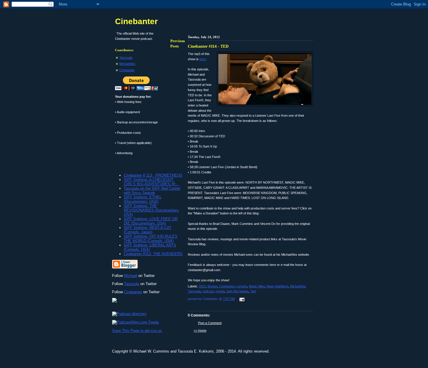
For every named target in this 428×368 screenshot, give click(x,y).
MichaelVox (127, 63)
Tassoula (125, 57)
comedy (241, 286)
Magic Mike (257, 286)
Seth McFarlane (237, 291)
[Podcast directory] (129, 314)
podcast (208, 291)
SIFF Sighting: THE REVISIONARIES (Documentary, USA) (151, 210)
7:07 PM (229, 299)
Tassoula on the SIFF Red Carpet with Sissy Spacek (152, 190)
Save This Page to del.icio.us (137, 330)
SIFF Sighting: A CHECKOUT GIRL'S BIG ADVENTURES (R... (151, 181)
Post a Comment (210, 323)
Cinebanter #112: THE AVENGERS (153, 254)
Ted (253, 291)
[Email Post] (241, 300)
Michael (130, 275)
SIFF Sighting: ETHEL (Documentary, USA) (143, 199)
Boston (212, 286)
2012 (202, 286)
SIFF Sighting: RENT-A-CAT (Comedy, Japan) (147, 229)
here (202, 59)
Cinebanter (226, 286)
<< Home (200, 330)
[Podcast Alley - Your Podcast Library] (135, 322)
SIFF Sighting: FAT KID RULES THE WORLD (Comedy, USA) (150, 238)
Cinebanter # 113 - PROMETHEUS (153, 175)
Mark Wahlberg (277, 286)
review (219, 291)
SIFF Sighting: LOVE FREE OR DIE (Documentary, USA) (151, 221)
